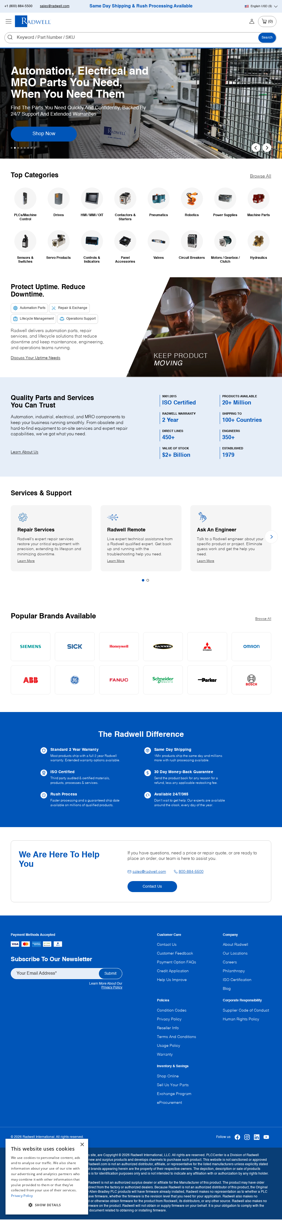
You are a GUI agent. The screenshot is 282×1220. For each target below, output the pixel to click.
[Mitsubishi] (207, 646)
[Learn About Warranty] (89, 755)
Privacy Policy (111, 987)
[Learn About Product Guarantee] (193, 777)
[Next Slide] (266, 147)
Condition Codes (171, 1010)
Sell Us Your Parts (173, 1085)
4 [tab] (21, 148)
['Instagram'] (247, 1137)
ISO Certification (237, 980)
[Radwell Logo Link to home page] (33, 21)
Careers (230, 962)
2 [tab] (15, 148)
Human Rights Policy (241, 1019)
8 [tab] (35, 148)
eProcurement (169, 1103)
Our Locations (235, 953)
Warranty (165, 1054)
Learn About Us (24, 452)
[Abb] (30, 679)
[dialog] (47, 1176)
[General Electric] (74, 679)
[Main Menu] (9, 21)
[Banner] (163, 646)
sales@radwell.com (54, 6)
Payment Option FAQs (176, 962)
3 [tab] (18, 148)
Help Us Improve (172, 980)
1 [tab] (11, 148)
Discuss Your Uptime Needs (35, 358)
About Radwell (235, 945)
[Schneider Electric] (163, 679)
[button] (47, 1205)
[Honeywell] (119, 646)
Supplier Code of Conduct (246, 1010)
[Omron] (251, 646)
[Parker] (207, 679)
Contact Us (152, 886)
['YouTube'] (266, 1137)
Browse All (260, 176)
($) (261, 6)
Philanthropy (234, 971)
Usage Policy (168, 1046)
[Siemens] (30, 646)
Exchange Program (174, 1094)
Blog (227, 989)
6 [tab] (28, 148)
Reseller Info (168, 1028)
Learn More (31, 561)
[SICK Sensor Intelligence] (74, 646)
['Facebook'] (237, 1137)
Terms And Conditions (176, 1037)
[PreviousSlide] (255, 147)
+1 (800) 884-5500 (18, 6)
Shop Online (168, 1076)
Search (267, 37)
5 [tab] (25, 148)
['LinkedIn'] (257, 1137)
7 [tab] (31, 148)
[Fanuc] (119, 679)
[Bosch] (251, 679)
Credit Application (173, 971)
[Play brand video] (207, 316)
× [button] (82, 1145)
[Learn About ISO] (89, 777)
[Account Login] (252, 21)
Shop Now (51, 133)
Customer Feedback (175, 953)
